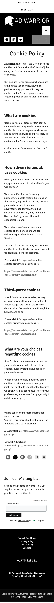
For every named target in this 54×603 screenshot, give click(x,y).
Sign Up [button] (41, 39)
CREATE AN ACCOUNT (27, 3)
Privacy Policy (27, 541)
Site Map (27, 548)
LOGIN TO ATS (27, 10)
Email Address (13, 503)
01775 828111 (27, 560)
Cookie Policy (27, 544)
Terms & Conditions (27, 538)
